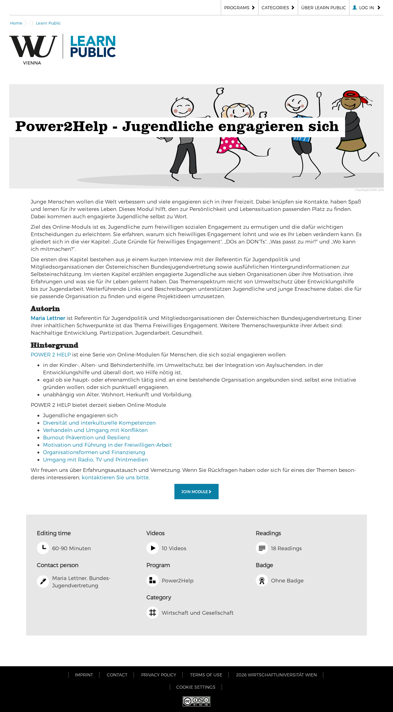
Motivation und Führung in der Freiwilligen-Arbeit (107, 445)
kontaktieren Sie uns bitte (115, 477)
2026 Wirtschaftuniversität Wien (276, 674)
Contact (117, 674)
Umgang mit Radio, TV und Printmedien (95, 459)
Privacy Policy (158, 674)
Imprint (84, 674)
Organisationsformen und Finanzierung (94, 452)
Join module (194, 491)
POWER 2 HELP (51, 354)
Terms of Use (206, 674)
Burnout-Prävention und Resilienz (86, 437)
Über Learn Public (323, 7)
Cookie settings (196, 687)
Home (16, 23)
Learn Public (48, 23)
